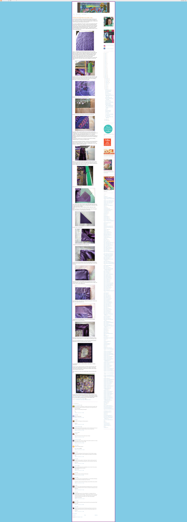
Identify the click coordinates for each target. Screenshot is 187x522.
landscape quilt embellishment (108, 227)
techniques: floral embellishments (108, 379)
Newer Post (74, 515)
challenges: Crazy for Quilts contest (108, 200)
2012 (105, 71)
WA (104, 426)
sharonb (76, 500)
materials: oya (106, 230)
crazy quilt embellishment (107, 209)
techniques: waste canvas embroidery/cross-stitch (107, 399)
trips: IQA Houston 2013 (107, 412)
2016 (105, 66)
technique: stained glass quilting (108, 358)
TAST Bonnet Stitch (108, 111)
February (107, 120)
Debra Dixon (76, 432)
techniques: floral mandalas (107, 380)
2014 (105, 68)
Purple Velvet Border (108, 100)
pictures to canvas (106, 240)
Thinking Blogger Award (108, 97)
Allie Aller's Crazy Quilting (107, 197)
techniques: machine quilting (108, 391)
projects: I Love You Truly (107, 298)
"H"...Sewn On (107, 112)
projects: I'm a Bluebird (107, 299)
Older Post (96, 515)
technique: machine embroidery (108, 356)
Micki (76, 472)
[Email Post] (85, 398)
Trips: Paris (105, 413)
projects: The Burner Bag (107, 324)
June (106, 86)
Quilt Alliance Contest (107, 327)
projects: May (106, 307)
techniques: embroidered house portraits (109, 376)
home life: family (106, 217)
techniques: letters (106, 390)
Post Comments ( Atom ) (79, 516)
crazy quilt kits (106, 211)
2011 (105, 72)
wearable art (105, 427)
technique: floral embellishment (108, 353)
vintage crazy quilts (106, 424)
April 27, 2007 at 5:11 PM (79, 511)
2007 (105, 77)
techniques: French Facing (107, 383)
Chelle (76, 414)
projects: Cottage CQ (106, 280)
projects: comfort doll (107, 279)
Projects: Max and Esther (107, 306)
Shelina (76, 506)
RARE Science (106, 335)
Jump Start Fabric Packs (107, 222)
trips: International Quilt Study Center (109, 408)
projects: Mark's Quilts (107, 303)
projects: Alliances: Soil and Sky (108, 274)
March (106, 119)
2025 (105, 54)
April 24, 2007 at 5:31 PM (79, 470)
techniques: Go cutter (107, 384)
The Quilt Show (106, 402)
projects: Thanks (106, 323)
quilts (104, 334)
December (107, 78)
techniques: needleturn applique (108, 393)
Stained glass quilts (106, 344)
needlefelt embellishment (107, 237)
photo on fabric (106, 239)
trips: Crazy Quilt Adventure (107, 405)
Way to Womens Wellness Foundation (78, 396)
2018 (105, 63)
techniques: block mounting (107, 365)
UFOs (104, 421)
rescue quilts (105, 336)
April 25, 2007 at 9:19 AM (79, 489)
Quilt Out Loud (106, 332)
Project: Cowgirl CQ (106, 246)
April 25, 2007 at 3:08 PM (79, 504)
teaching (105, 346)
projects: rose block (106, 317)
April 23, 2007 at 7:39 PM (79, 412)
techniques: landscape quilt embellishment (107, 389)
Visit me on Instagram (110, 45)
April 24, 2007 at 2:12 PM (79, 456)
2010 (105, 73)
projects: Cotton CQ (106, 281)
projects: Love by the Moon (107, 302)
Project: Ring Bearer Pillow (107, 265)
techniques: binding (106, 364)
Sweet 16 (105, 345)
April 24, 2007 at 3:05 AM (79, 430)
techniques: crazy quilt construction (83, 399)
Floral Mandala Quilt (108, 91)
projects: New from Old (107, 311)
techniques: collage (106, 367)
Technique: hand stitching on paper (108, 354)
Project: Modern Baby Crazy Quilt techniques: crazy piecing (108, 255)
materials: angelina (106, 229)
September (107, 82)
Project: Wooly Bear (106, 271)
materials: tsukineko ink (107, 232)
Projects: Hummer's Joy (107, 297)
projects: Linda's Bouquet (107, 301)
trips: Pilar (105, 414)
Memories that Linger (107, 233)
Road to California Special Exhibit (108, 337)
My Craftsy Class (106, 236)
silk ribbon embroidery (107, 341)
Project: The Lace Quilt (107, 267)
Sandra (76, 458)
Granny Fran (76, 465)
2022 (105, 58)
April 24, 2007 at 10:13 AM (79, 449)
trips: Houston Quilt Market (107, 407)
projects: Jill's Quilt (106, 300)
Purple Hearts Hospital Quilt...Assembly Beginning (109, 105)
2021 (105, 59)
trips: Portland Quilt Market (107, 415)
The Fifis (106, 109)
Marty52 (76, 445)
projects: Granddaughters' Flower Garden (109, 290)
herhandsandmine (106, 216)
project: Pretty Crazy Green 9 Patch (108, 262)
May (106, 87)
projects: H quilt (106, 292)
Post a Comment (75, 513)
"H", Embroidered (107, 115)
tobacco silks (105, 403)
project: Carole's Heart (107, 243)
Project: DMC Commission (107, 247)
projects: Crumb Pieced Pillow (108, 285)
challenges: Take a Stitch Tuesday (108, 201)
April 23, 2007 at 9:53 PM (79, 424)
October (107, 81)
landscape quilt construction (107, 226)
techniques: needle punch (107, 392)
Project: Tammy (106, 266)
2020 (105, 61)
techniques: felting (106, 378)
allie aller (79, 398)
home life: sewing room (107, 219)
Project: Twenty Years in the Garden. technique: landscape (108, 269)
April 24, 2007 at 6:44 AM (79, 442)
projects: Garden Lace (107, 288)
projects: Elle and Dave (107, 286)
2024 (105, 56)
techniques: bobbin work (107, 366)
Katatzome (105, 223)
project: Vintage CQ (106, 270)
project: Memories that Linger (108, 253)
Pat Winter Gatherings (78, 426)
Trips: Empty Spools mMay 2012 (108, 406)
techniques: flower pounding (107, 382)
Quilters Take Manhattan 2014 (108, 333)
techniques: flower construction (108, 381)
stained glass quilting (107, 343)
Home (74, 14)
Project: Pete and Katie (107, 261)
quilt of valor (105, 331)
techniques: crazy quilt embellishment (109, 372)
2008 (105, 76)
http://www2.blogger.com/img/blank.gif (109, 220)
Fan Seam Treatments (108, 110)
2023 (105, 57)
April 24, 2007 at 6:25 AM (79, 437)
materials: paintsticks (106, 231)
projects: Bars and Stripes (107, 277)
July (106, 85)
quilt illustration (106, 330)
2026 (105, 53)
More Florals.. (107, 92)
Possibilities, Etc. (77, 439)
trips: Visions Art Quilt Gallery (108, 419)
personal (105, 238)
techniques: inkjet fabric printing (108, 385)
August (107, 83)
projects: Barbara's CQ (107, 275)
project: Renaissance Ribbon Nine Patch (109, 263)
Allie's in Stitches (93, 4)
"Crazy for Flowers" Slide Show (109, 114)
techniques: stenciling (107, 395)
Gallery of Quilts (78, 14)
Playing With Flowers (108, 93)
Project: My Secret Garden (107, 256)
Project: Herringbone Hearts (107, 248)
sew (104, 340)
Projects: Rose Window (107, 318)
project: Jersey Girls (106, 250)
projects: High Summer (107, 296)
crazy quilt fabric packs (107, 210)
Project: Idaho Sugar (106, 249)
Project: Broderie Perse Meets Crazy (108, 242)
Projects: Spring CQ (106, 321)
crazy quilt (105, 207)
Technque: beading (106, 401)
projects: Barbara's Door (107, 276)
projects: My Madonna (107, 310)
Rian (75, 419)
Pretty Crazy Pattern (106, 241)
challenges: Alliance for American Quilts (109, 198)
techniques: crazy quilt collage (108, 369)
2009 (105, 75)
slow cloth (105, 342)
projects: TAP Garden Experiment (108, 322)
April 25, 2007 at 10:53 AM (79, 498)
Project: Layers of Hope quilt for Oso (108, 251)
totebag (105, 404)
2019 (105, 62)
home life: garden (106, 218)
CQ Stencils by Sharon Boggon (108, 205)
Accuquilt (105, 196)
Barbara (76, 477)
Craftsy (105, 206)
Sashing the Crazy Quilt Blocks (109, 102)
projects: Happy (106, 293)
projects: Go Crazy (106, 289)
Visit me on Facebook (110, 48)
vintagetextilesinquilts (107, 425)
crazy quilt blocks (106, 208)
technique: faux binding (107, 352)
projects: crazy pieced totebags (108, 284)
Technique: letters (106, 355)
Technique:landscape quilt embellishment (107, 360)
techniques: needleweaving (107, 394)
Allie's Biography (84, 14)
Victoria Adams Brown (78, 405)
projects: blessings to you (107, 278)
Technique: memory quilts (107, 357)
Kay (75, 485)
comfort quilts (106, 204)
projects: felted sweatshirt (107, 287)
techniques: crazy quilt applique (108, 368)
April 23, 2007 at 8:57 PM (79, 417)
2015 (105, 67)
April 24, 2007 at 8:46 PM (79, 475)
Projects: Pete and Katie (107, 312)
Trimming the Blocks (108, 103)
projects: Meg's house (107, 308)
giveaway (105, 215)
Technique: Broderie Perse (107, 347)
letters (104, 228)
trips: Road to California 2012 (108, 416)
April (106, 88)
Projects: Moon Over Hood (107, 309)
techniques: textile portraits (107, 396)
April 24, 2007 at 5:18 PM (79, 463)
